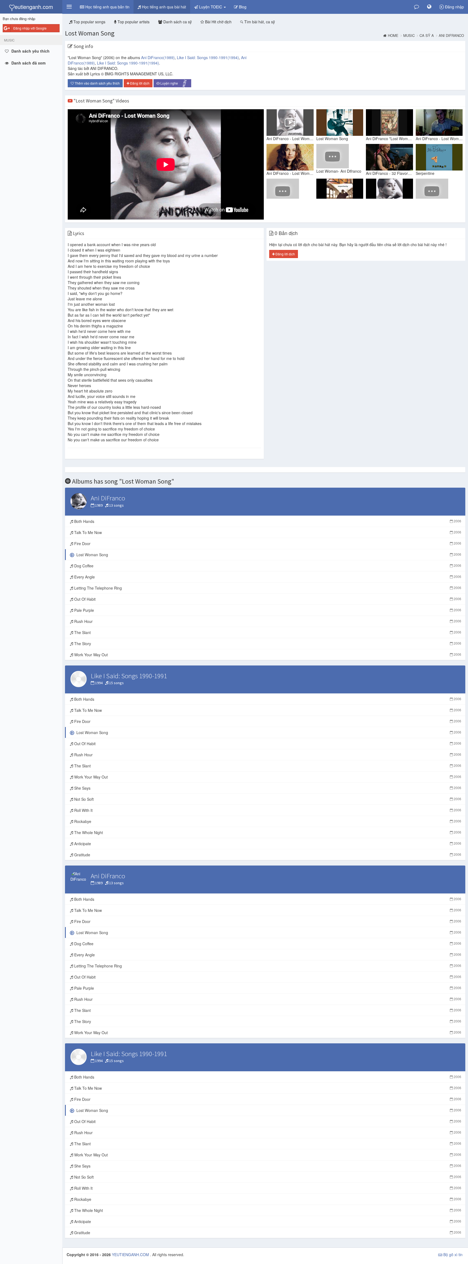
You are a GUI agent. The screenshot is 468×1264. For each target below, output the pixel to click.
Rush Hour (267, 621)
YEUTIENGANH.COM (131, 1254)
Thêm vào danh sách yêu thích (97, 83)
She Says (267, 788)
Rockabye (267, 821)
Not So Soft (267, 799)
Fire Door (267, 543)
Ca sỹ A (427, 35)
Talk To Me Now (267, 532)
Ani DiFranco (158, 57)
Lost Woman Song (90, 33)
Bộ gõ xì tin (452, 1254)
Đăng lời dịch (139, 83)
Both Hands (267, 521)
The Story (267, 643)
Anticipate (267, 843)
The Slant (267, 632)
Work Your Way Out (267, 654)
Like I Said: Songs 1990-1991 (208, 57)
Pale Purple (267, 610)
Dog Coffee (267, 565)
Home (393, 35)
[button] (69, 7)
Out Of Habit (267, 599)
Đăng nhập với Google (30, 28)
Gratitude (267, 854)
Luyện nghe (174, 83)
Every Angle (267, 577)
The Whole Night (267, 832)
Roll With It (267, 810)
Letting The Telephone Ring (267, 588)
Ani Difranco (451, 35)
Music (409, 35)
